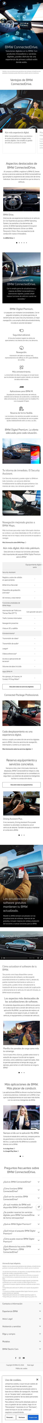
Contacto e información (12, 1303)
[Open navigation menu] (38, 3)
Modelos (6, 1341)
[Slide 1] (17, 243)
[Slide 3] (21, 243)
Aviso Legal (7, 1319)
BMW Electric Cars (10, 1349)
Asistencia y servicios (11, 1326)
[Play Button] (2, 958)
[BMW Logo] (4, 3)
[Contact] (38, 1207)
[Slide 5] (26, 243)
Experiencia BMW (10, 1311)
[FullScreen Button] (41, 958)
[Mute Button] (38, 958)
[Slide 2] (19, 243)
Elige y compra (8, 1334)
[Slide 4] (24, 243)
